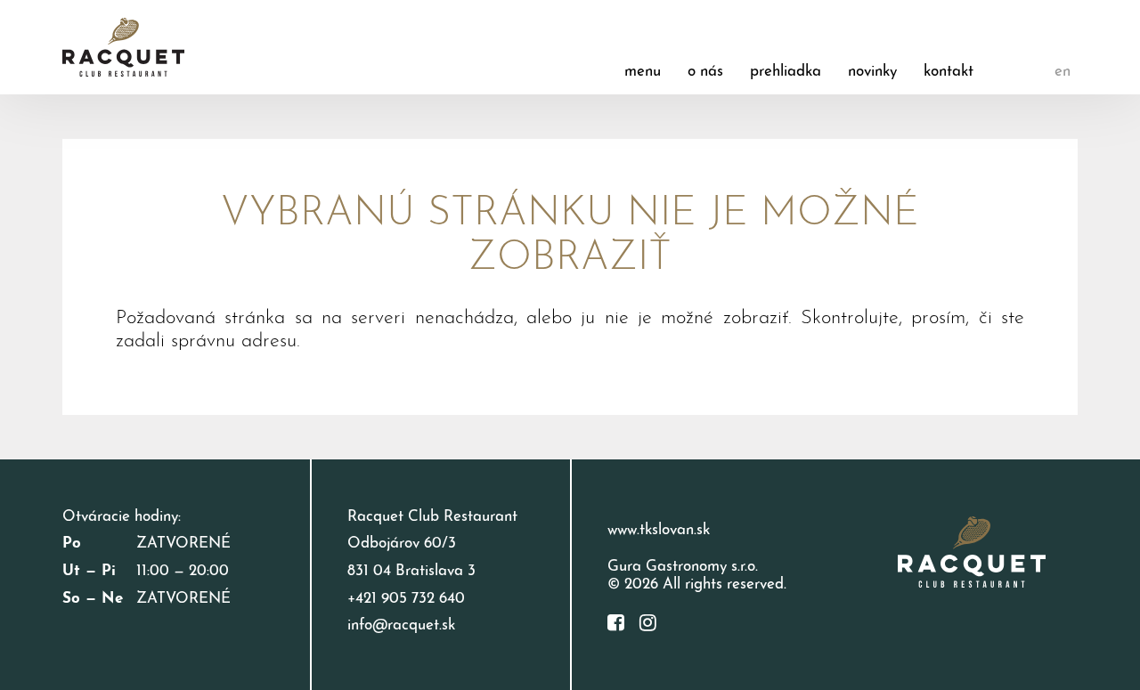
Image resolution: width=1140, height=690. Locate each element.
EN (1062, 71)
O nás (705, 71)
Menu (642, 71)
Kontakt (948, 71)
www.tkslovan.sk (658, 530)
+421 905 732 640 (406, 598)
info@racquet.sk (401, 625)
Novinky (872, 71)
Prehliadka (785, 71)
